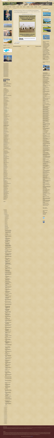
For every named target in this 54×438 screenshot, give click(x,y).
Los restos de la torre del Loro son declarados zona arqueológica (46, 163)
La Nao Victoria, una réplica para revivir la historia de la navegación (46, 144)
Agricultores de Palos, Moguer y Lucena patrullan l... (7, 261)
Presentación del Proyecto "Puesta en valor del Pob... (8, 321)
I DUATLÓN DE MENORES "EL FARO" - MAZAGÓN (8, 330)
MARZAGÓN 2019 (5, 70)
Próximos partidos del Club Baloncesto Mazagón (8, 365)
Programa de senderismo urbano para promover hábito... (8, 236)
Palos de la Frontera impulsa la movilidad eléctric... (8, 373)
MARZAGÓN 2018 (5, 71)
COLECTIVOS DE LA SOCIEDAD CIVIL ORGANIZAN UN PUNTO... (7, 307)
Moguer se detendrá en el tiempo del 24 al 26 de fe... (8, 300)
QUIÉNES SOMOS (9, 6)
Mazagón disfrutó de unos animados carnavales (8, 272)
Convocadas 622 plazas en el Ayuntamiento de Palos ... (8, 358)
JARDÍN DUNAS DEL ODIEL (7, 86)
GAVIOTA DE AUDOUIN (46, 52)
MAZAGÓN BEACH (9, 3)
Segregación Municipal (6, 183)
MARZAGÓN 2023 (5, 66)
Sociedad (4, 187)
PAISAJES (4, 164)
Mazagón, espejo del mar (46, 183)
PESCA (4, 168)
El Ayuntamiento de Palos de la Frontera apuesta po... (8, 304)
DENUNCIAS (5, 122)
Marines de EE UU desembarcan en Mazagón (46, 172)
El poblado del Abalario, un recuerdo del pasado (46, 98)
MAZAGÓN (13, 6)
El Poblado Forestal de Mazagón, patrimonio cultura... (8, 393)
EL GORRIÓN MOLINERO (46, 50)
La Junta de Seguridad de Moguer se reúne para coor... (8, 356)
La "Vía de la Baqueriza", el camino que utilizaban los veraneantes (46, 129)
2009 (5, 421)
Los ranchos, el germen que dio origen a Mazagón (46, 161)
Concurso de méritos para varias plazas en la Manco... (8, 248)
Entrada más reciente (17, 46)
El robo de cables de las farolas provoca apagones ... (8, 361)
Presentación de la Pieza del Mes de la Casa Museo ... (8, 332)
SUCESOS (39, 6)
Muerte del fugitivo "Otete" (46, 189)
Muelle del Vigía (45, 188)
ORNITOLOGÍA (5, 162)
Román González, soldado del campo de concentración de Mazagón (46, 199)
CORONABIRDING (45, 47)
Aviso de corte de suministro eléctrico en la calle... (8, 289)
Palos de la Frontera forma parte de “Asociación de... (7, 243)
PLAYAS (4, 170)
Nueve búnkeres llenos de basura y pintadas (46, 190)
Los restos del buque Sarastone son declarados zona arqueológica (46, 165)
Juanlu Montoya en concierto (7, 354)
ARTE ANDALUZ (45, 208)
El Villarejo (44, 102)
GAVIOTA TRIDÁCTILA (46, 53)
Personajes (4, 167)
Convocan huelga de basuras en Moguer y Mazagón (8, 347)
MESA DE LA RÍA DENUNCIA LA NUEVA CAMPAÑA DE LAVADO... (8, 342)
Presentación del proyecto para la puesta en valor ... (8, 345)
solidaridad (4, 188)
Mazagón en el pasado (46, 174)
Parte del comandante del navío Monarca (46, 192)
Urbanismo (4, 197)
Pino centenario (45, 195)
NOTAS (4, 159)
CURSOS (4, 120)
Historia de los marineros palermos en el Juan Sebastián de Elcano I (46, 107)
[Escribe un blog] (17, 42)
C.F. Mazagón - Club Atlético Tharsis (7, 318)
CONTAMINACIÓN (6, 116)
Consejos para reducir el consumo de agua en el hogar (8, 404)
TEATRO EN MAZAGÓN (8, 376)
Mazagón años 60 (45, 173)
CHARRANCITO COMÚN (46, 45)
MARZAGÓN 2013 (5, 76)
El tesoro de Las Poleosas (46, 101)
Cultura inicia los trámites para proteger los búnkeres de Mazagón (46, 75)
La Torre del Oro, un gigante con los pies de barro (46, 148)
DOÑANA (24, 6)
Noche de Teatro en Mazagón (7, 334)
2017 (5, 412)
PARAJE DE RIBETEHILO (6, 85)
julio (5, 220)
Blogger (32, 436)
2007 (5, 423)
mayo (5, 222)
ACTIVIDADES (5, 90)
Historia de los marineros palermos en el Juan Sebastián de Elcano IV (46, 114)
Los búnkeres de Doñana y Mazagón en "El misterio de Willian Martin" (46, 154)
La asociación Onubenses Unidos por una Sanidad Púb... (8, 283)
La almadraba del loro (46, 130)
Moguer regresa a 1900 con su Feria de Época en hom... (8, 312)
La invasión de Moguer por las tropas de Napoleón (46, 141)
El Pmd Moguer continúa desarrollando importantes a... (8, 323)
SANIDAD (4, 182)
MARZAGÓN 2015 (5, 74)
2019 (5, 410)
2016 (5, 413)
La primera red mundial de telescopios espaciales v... (8, 298)
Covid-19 (4, 117)
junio (5, 221)
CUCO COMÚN (45, 48)
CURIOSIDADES (5, 119)
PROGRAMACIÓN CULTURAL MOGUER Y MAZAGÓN (8, 401)
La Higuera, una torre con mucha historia (46, 140)
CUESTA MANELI (5, 82)
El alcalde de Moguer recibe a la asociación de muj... (8, 340)
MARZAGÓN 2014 (5, 75)
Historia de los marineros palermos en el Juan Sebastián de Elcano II (46, 109)
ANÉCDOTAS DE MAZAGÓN (7, 95)
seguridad (4, 184)
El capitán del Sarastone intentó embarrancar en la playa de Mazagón (46, 82)
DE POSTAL (5, 121)
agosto (6, 219)
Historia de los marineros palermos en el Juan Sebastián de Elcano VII (46, 120)
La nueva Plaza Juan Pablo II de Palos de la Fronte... (8, 350)
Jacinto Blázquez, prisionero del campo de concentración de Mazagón (46, 124)
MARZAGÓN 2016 (5, 73)
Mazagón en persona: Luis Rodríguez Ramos (46, 177)
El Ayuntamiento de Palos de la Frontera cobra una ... (8, 325)
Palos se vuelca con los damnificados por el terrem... (8, 317)
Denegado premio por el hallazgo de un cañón (46, 77)
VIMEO (44, 211)
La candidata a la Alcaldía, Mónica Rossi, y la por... (8, 277)
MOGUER (17, 6)
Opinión (4, 161)
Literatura (4, 150)
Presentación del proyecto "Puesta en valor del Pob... (8, 252)
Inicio (5, 6)
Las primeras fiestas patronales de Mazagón (46, 152)
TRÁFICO (4, 194)
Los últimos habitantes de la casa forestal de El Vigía (46, 170)
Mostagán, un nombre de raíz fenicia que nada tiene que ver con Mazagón (47, 187)
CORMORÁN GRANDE (46, 46)
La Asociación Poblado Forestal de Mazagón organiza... (8, 232)
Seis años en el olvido (45, 203)
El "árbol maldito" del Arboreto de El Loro (45, 80)
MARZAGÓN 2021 (5, 68)
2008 (5, 422)
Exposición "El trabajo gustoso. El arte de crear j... (8, 302)
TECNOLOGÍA (5, 191)
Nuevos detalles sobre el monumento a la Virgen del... (8, 390)
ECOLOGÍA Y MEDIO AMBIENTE (6, 125)
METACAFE (44, 213)
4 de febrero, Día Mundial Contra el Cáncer (8, 397)
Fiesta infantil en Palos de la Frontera (8, 250)
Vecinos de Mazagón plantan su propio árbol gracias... (8, 268)
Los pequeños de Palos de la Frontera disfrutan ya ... (8, 399)
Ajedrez (4, 94)
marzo (6, 224)
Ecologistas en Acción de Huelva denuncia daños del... (8, 257)
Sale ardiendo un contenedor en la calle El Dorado (8, 395)
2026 (5, 210)
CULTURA (32, 6)
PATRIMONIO (5, 166)
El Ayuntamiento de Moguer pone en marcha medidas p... (8, 270)
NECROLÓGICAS (5, 158)
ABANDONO (5, 89)
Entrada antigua (38, 46)
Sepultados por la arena (46, 204)
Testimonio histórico (45, 205)
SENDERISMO (5, 186)
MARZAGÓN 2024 (5, 65)
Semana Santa (5, 185)
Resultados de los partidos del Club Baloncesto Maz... (8, 274)
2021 (5, 408)
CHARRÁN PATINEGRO (46, 44)
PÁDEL (4, 163)
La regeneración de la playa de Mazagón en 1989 (46, 145)
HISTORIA (28, 6)
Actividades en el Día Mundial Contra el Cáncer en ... (7, 385)
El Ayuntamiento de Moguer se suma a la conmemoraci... (8, 314)
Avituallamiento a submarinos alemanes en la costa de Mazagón (46, 73)
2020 (5, 409)
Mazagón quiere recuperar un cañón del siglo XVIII (46, 180)
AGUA (4, 93)
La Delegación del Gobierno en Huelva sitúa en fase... (8, 292)
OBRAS (4, 160)
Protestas (4, 174)
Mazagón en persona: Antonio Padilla (45, 175)
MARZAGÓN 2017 (5, 72)
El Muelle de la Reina (45, 93)
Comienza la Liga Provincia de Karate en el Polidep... (8, 259)
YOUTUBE (44, 214)
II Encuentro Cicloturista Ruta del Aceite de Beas (8, 230)
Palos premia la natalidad (8, 293)
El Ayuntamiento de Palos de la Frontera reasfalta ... (8, 378)
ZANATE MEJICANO (45, 59)
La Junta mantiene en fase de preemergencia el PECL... (8, 287)
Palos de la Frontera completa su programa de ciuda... (8, 367)
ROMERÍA (4, 181)
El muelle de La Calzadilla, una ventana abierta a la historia (46, 92)
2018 (5, 411)
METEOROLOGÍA (5, 152)
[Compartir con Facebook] (18, 42)
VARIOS (4, 198)
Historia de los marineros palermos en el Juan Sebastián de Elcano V (46, 116)
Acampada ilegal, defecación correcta (7, 281)
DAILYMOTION (45, 212)
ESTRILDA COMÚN (45, 51)
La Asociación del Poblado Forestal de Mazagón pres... (8, 279)
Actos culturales (5, 91)
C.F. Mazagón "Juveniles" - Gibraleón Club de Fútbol (8, 363)
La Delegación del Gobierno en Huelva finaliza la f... (8, 239)
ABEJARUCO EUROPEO (46, 41)
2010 (5, 420)
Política (4, 171)
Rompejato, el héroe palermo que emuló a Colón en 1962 (46, 200)
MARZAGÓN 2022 (5, 67)
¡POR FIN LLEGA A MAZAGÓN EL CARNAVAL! (7, 310)
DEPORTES (35, 6)
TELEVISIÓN (5, 192)
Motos (4, 154)
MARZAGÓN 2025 (5, 64)
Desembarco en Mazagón (46, 78)
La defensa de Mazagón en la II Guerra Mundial (46, 138)
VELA (4, 199)
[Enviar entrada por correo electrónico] (15, 42)
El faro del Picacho (45, 86)
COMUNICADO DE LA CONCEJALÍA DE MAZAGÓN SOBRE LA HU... (8, 264)
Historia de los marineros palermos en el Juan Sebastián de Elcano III (46, 111)
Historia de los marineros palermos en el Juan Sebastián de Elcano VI (46, 118)
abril (5, 223)
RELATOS (4, 180)
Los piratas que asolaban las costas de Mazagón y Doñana (46, 156)
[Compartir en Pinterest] (19, 42)
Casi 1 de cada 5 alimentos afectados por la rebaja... (8, 352)
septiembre (6, 218)
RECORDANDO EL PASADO (7, 266)
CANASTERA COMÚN (46, 43)
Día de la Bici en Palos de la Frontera (8, 234)
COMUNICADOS (5, 114)
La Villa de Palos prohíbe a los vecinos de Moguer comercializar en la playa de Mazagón (46, 150)
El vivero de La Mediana (46, 103)
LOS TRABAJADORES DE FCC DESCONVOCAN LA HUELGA (8, 254)
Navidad (4, 157)
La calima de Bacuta (45, 131)
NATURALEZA (5, 156)
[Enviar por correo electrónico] (16, 42)
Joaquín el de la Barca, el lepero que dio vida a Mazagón (46, 126)
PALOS (21, 6)
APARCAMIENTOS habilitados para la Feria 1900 (7, 241)
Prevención (4, 173)
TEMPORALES (5, 193)
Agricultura (5, 92)
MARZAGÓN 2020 (5, 69)
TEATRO (4, 190)
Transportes (5, 195)
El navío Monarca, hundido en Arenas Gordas (46, 94)
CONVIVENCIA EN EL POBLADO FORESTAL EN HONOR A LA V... (8, 246)
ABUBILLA (44, 42)
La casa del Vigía (45, 132)
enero (5, 405)
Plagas (4, 169)
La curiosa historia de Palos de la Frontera (46, 135)
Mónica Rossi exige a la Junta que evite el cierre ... (8, 381)
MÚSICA (4, 155)
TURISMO (4, 196)
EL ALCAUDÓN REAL (46, 49)
